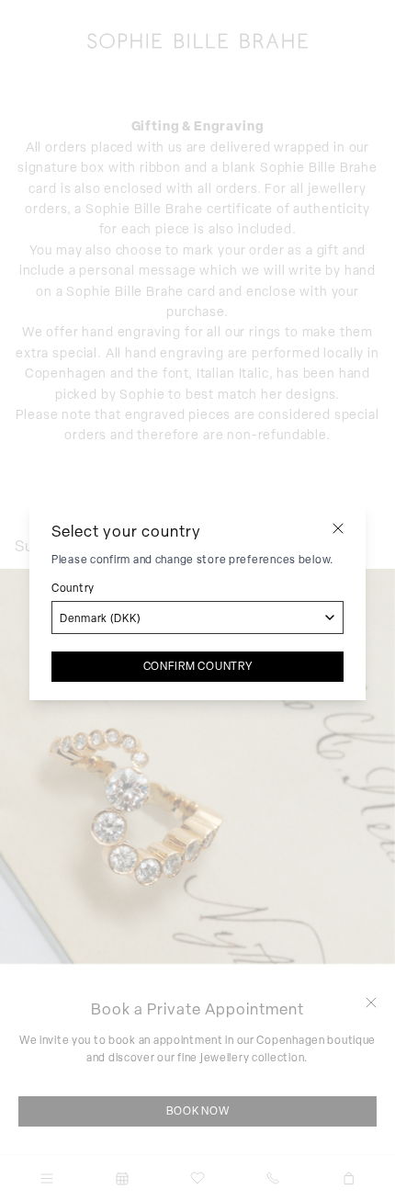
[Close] (338, 528)
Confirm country (198, 666)
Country (73, 588)
